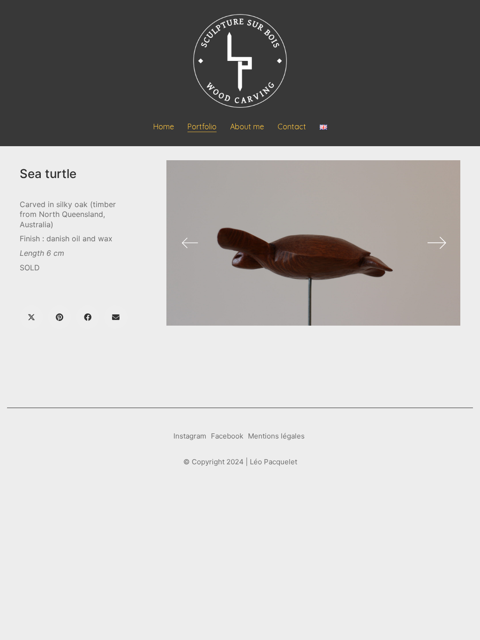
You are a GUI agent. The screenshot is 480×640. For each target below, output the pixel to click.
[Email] (116, 317)
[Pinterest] (59, 317)
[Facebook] (87, 317)
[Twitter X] (31, 317)
